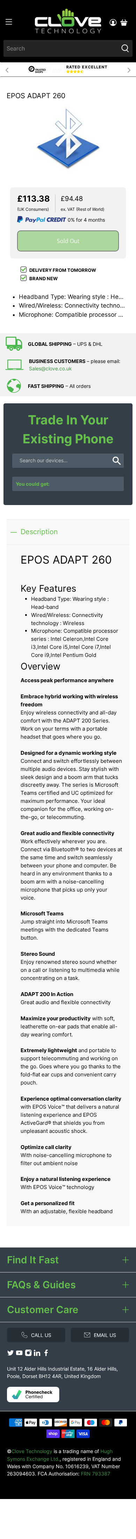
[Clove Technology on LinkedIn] (36, 1354)
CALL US (41, 1335)
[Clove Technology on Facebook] (46, 1354)
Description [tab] (39, 531)
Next (129, 69)
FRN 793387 (95, 1474)
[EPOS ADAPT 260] (68, 136)
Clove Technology (32, 1451)
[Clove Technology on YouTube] (19, 1354)
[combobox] (61, 48)
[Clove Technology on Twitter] (10, 1354)
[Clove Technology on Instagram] (28, 1354)
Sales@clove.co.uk (50, 368)
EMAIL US (105, 1335)
